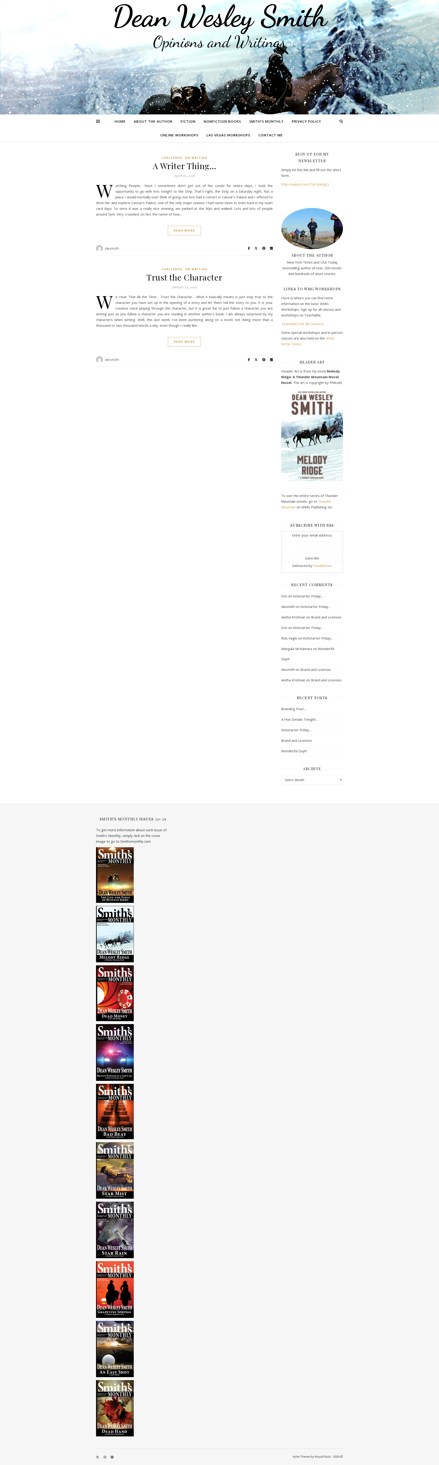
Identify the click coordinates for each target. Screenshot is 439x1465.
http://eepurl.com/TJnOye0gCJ (305, 184)
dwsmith (112, 248)
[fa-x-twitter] (98, 1457)
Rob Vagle (289, 638)
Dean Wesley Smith (219, 16)
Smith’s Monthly (266, 121)
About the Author (153, 121)
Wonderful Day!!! (294, 751)
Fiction (188, 121)
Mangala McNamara (296, 648)
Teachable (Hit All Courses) (302, 323)
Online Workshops (179, 135)
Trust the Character (184, 277)
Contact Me (270, 135)
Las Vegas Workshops (228, 135)
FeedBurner (322, 565)
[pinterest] (112, 1457)
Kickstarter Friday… (308, 596)
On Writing (196, 158)
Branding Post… (293, 709)
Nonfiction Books (222, 121)
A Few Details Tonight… (299, 719)
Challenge (172, 158)
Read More (184, 230)
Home (120, 121)
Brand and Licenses (326, 617)
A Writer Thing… (184, 165)
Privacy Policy (306, 121)
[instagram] (105, 1457)
